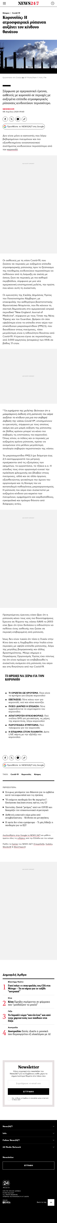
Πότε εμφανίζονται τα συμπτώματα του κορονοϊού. (27, 709)
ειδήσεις (21, 838)
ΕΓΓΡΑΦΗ (28, 1165)
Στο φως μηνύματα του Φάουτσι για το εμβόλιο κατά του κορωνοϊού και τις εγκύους (29, 794)
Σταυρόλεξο (39, 844)
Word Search (19, 847)
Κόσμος (6, 13)
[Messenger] (17, 119)
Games (15, 844)
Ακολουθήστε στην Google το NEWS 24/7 (21, 835)
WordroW (7, 847)
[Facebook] (5, 119)
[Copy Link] (24, 119)
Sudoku (49, 844)
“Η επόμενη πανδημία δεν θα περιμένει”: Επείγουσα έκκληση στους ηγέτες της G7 (26, 801)
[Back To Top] (51, 1202)
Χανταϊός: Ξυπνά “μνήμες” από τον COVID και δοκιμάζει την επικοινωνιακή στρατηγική (28, 809)
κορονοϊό (12, 149)
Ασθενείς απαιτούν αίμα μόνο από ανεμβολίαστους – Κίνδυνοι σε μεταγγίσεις (27, 816)
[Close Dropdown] (53, 1126)
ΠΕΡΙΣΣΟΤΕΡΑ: (9, 787)
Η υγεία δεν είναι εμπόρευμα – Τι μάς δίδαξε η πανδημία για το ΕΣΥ (29, 824)
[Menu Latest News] (52, 3)
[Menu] (4, 3)
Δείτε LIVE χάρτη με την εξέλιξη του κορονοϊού (29, 734)
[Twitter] (11, 119)
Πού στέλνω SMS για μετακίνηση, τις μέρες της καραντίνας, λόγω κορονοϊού (29, 718)
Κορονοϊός (26, 774)
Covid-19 (16, 13)
